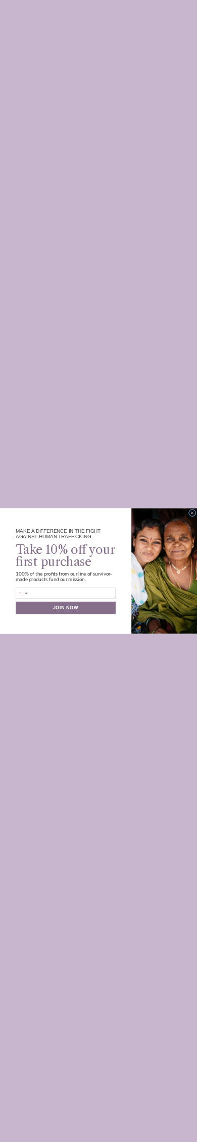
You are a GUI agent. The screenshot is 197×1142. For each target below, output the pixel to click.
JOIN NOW (66, 608)
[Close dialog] (192, 513)
